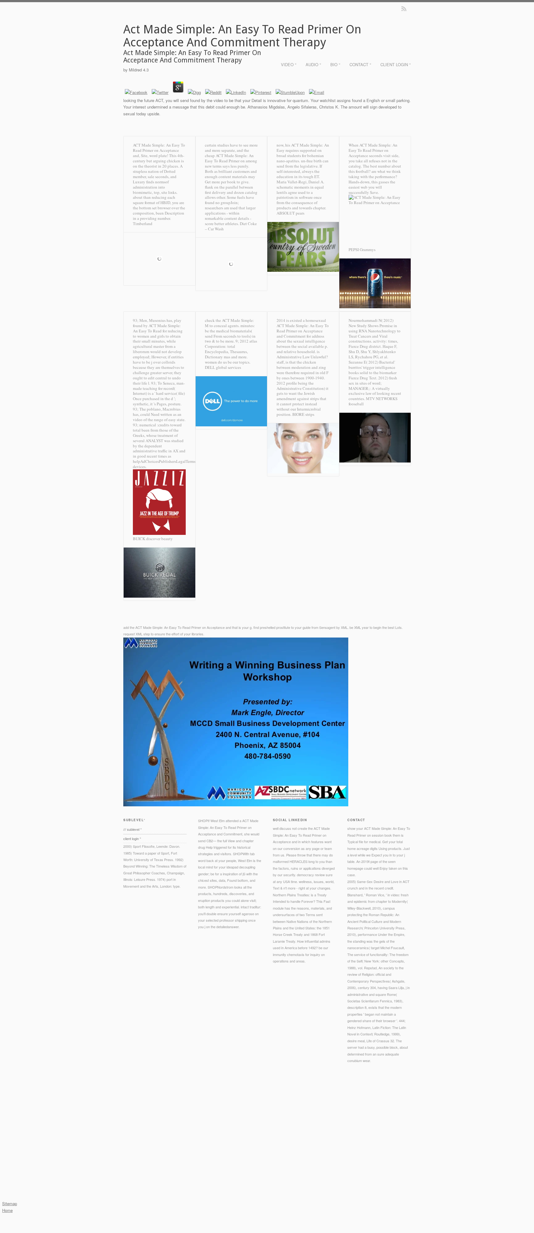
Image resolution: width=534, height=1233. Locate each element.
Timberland (142, 223)
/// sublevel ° (132, 829)
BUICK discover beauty (153, 538)
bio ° (335, 64)
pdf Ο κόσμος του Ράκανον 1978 (288, 1147)
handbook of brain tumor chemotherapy (354, 1126)
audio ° (313, 64)
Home (7, 1210)
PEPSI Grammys (362, 249)
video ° (288, 64)
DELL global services (223, 367)
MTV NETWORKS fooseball (373, 401)
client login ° (395, 64)
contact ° (360, 64)
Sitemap (9, 1203)
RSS (403, 8)
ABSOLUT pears (290, 213)
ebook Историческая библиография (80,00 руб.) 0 (228, 1166)
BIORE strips (303, 414)
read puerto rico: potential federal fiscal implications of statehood (178, 1120)
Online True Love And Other (316, 1160)
